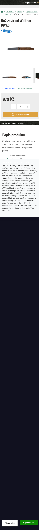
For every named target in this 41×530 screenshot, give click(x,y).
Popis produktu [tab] (5, 123)
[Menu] (35, 2)
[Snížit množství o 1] (14, 106)
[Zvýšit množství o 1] (27, 106)
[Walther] (6, 30)
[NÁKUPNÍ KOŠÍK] (28, 3)
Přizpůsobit (10, 523)
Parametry (21, 123)
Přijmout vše (28, 522)
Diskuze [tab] (14, 123)
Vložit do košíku (22, 114)
